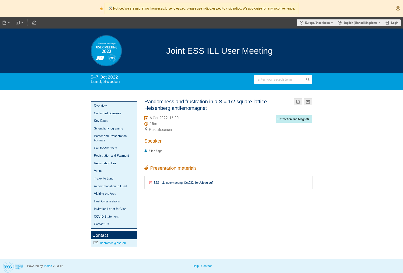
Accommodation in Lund (110, 186)
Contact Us (101, 224)
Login (394, 23)
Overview (100, 105)
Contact (206, 266)
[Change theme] (20, 23)
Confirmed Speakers (108, 113)
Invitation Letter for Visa (110, 209)
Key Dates (101, 120)
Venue (98, 170)
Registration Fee (105, 163)
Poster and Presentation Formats (110, 138)
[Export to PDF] (298, 101)
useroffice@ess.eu (113, 243)
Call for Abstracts (105, 148)
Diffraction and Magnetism (295, 119)
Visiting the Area (105, 193)
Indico (48, 266)
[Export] (6, 23)
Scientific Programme (108, 128)
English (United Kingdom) (360, 23)
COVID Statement (106, 216)
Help (196, 266)
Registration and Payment (111, 155)
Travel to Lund (103, 178)
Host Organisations (107, 201)
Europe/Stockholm (317, 23)
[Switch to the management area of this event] (33, 23)
